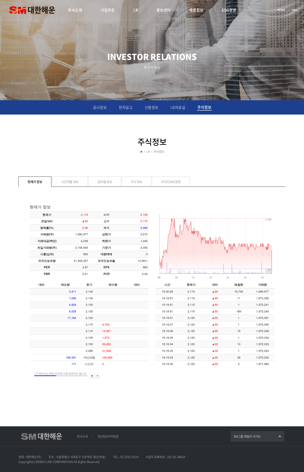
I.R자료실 (177, 107)
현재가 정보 (35, 181)
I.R (135, 10)
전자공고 (125, 107)
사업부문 (108, 10)
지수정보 (136, 181)
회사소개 (75, 10)
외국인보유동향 (171, 181)
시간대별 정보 (70, 181)
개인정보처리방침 (108, 436)
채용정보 (196, 10)
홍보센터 (163, 10)
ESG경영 (229, 10)
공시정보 (100, 107)
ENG (294, 10)
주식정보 (204, 107)
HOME (281, 10)
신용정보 (151, 107)
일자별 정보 (104, 181)
